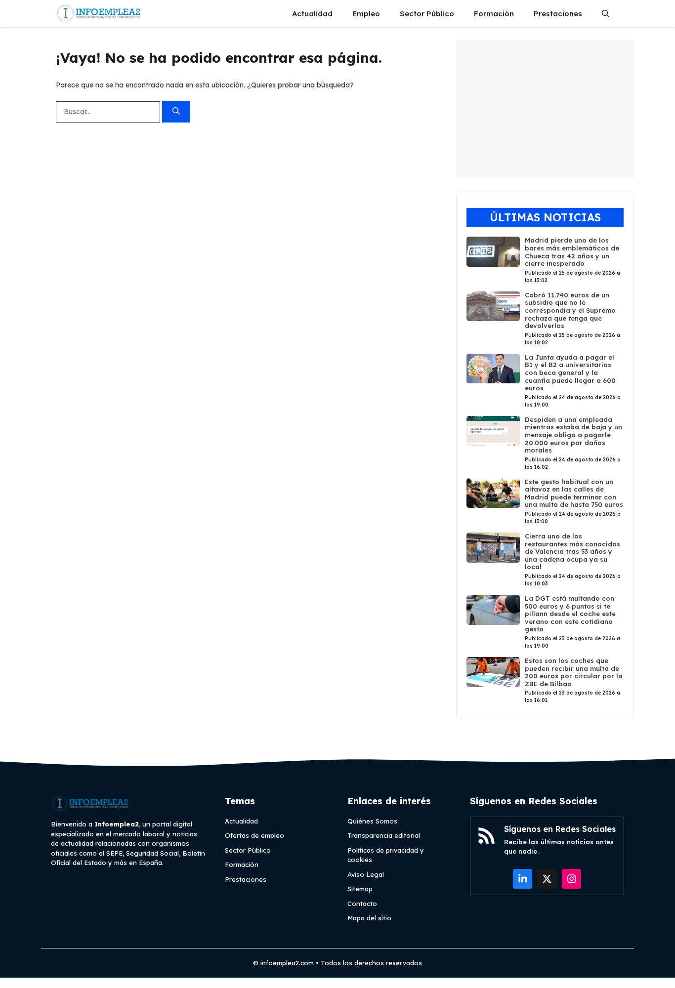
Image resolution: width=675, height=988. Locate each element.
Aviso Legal (365, 874)
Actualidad (312, 13)
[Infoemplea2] (99, 13)
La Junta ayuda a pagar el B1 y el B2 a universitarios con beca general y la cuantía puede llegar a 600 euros (570, 372)
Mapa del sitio (369, 918)
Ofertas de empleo (254, 835)
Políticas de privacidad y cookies (385, 855)
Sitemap (360, 889)
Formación (494, 13)
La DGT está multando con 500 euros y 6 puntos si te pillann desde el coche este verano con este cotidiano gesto (570, 613)
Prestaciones (558, 13)
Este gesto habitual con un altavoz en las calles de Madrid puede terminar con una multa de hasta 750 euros (574, 493)
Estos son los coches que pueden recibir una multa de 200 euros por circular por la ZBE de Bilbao (574, 672)
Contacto (362, 903)
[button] (605, 13)
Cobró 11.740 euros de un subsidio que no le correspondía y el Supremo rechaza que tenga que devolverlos (570, 310)
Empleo (366, 13)
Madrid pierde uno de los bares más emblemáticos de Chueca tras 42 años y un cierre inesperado (572, 251)
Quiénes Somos (372, 821)
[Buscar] (176, 112)
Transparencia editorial (383, 835)
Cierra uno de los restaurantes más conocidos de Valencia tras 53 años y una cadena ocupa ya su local (572, 551)
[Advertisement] (545, 109)
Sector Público (427, 13)
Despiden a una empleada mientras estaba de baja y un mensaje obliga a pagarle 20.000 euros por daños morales (573, 434)
